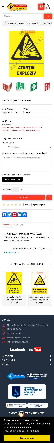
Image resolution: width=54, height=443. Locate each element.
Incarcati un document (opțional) (16, 175)
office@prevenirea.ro (17, 342)
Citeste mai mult (12, 252)
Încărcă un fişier (13, 179)
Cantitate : (7, 190)
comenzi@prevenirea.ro (18, 338)
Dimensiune (8, 142)
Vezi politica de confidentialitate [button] (21, 431)
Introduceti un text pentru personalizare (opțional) (24, 153)
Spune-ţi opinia (39, 205)
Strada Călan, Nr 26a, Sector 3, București (27, 325)
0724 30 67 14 (14, 333)
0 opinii (27, 205)
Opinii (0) (18, 225)
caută (48, 16)
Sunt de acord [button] (27, 438)
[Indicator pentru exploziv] (27, 54)
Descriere (8, 225)
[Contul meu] (48, 6)
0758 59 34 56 (14, 329)
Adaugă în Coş (23, 197)
